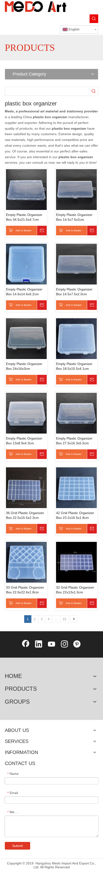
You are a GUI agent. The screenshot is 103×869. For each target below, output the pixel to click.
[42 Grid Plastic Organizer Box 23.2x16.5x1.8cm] (76, 487)
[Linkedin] (38, 644)
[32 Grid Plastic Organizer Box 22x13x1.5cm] (76, 562)
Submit (17, 846)
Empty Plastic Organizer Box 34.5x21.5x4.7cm (24, 217)
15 (64, 619)
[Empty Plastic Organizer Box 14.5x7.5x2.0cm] (76, 264)
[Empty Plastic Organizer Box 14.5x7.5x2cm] (76, 189)
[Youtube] (51, 644)
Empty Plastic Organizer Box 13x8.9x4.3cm (24, 440)
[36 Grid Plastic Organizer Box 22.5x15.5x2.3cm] (26, 487)
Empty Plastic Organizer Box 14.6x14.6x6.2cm (24, 291)
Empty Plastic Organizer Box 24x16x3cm (24, 366)
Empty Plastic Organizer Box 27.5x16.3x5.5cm (74, 440)
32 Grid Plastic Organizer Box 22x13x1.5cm (75, 589)
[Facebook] (25, 644)
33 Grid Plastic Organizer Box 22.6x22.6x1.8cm (25, 589)
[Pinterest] (77, 644)
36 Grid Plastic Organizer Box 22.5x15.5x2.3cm (25, 515)
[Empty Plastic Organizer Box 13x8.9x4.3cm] (26, 413)
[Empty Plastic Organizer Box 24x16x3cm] (26, 338)
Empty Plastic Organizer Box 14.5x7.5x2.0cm (74, 291)
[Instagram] (64, 644)
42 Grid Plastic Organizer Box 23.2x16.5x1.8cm (75, 515)
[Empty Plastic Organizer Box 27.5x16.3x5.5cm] (76, 413)
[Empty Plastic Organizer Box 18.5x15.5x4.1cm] (76, 338)
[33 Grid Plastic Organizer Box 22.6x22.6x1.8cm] (26, 562)
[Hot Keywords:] (94, 18)
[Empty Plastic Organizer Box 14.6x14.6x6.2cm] (26, 264)
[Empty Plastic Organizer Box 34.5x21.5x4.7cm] (26, 189)
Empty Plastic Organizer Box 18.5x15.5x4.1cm (74, 366)
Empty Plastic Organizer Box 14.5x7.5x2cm (74, 217)
